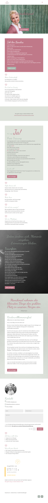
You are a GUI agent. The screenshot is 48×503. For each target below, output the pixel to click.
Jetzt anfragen (24, 29)
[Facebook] (42, 497)
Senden (40, 429)
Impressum (7, 492)
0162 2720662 (9, 406)
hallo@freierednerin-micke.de (13, 404)
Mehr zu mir (11, 68)
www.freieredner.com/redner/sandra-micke (24, 115)
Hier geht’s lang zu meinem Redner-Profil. (14, 481)
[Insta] (39, 497)
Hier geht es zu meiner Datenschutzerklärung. (22, 426)
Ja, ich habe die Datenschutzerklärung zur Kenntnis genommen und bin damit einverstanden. (23, 425)
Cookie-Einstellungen (22, 492)
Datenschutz (14, 492)
